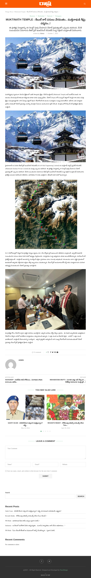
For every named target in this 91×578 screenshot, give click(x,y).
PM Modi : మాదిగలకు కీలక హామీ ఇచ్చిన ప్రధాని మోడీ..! (22, 521)
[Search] (85, 4)
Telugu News (9, 12)
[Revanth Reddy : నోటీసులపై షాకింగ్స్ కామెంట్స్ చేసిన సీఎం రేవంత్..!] (66, 407)
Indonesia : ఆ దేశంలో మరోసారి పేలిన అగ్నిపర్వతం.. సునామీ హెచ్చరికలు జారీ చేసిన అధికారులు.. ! (35, 525)
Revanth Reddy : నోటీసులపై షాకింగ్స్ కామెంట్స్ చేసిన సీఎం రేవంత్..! (26, 516)
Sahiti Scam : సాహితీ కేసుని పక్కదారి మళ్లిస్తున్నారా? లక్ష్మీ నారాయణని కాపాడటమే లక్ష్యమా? (33, 511)
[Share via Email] (57, 352)
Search (7, 492)
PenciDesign (64, 570)
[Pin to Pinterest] (55, 352)
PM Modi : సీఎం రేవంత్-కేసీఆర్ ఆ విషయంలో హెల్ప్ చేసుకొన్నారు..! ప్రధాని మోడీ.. (30, 530)
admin (42, 33)
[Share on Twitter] (52, 352)
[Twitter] (49, 561)
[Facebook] (42, 561)
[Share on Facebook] (50, 352)
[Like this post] (48, 352)
